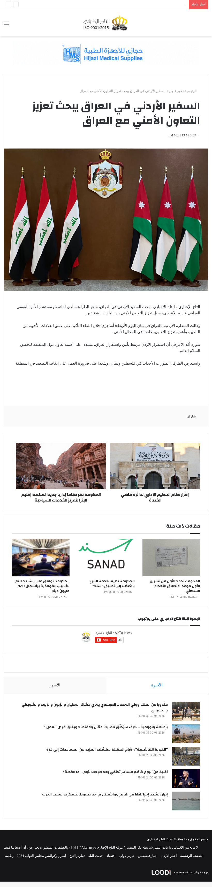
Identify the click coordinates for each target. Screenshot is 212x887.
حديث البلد (95, 856)
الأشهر (55, 685)
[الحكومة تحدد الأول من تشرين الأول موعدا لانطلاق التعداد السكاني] (171, 557)
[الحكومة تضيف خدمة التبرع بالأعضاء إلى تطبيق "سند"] (106, 557)
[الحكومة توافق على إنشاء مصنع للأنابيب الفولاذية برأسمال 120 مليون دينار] (41, 557)
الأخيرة (156, 685)
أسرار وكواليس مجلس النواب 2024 (41, 856)
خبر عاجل (175, 91)
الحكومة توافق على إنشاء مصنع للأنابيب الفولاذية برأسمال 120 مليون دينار (42, 586)
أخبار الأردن (169, 856)
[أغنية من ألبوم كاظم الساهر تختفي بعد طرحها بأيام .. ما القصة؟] (186, 778)
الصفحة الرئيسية (191, 856)
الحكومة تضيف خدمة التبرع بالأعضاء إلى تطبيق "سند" (112, 583)
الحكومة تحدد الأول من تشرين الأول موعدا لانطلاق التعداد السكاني (175, 586)
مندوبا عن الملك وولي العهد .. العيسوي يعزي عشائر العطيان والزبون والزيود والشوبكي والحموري (95, 707)
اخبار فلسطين (147, 856)
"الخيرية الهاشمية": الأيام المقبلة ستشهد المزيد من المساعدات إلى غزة (107, 749)
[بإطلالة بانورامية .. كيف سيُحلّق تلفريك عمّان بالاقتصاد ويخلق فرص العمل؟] (186, 733)
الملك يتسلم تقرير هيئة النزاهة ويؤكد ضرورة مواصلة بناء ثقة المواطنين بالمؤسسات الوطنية (122, 4)
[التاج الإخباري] (106, 23)
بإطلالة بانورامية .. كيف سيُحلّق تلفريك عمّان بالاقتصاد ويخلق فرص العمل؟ (106, 727)
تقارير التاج (77, 856)
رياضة (9, 856)
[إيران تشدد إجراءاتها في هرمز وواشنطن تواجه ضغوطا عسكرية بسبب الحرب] (186, 801)
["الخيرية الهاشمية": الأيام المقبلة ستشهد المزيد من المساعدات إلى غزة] (186, 756)
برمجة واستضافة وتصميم (190, 872)
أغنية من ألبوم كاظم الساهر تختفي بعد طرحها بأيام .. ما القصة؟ (115, 772)
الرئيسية (191, 91)
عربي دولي (126, 856)
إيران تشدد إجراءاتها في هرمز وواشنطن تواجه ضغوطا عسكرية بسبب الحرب (105, 794)
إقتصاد (111, 856)
